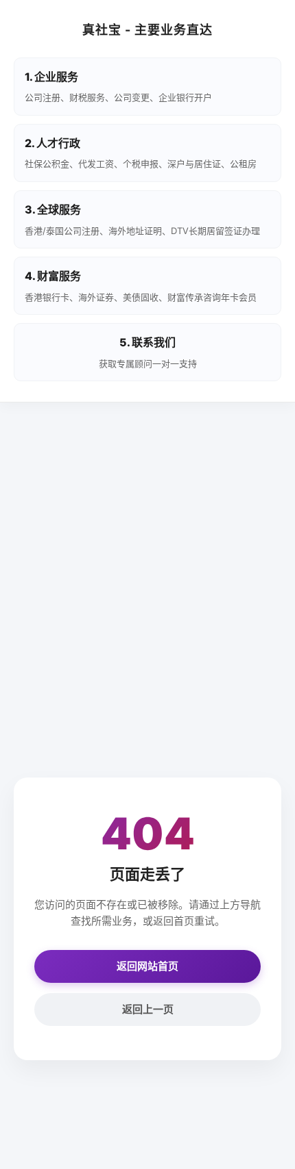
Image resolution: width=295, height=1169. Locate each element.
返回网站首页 (147, 966)
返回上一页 (148, 1009)
